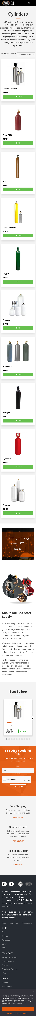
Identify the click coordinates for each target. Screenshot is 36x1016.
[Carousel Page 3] (12, 739)
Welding (5, 936)
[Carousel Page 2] (9, 739)
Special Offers (8, 961)
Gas (3, 932)
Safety (4, 944)
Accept (18, 1009)
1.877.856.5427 (18, 841)
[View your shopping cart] (29, 3)
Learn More (18, 817)
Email (18, 766)
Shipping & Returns (9, 969)
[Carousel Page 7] (22, 739)
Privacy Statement (23, 1013)
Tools (4, 947)
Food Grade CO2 (12, 726)
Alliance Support (27, 923)
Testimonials (7, 986)
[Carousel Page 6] (19, 739)
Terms (4, 923)
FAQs (4, 973)
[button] (33, 991)
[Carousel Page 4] (14, 739)
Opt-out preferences (12, 1013)
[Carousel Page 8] (24, 739)
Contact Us (18, 865)
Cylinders (9, 722)
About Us (5, 982)
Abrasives (6, 940)
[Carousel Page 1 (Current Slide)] (7, 739)
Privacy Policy (14, 923)
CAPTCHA (18, 774)
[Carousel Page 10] (29, 739)
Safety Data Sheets (10, 957)
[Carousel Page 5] (17, 739)
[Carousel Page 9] (27, 739)
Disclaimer (6, 965)
